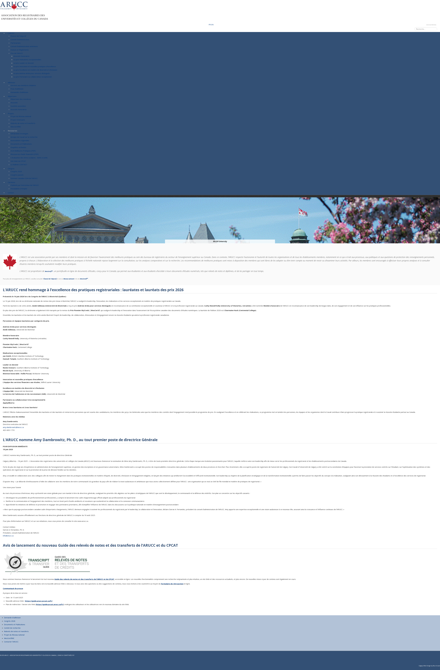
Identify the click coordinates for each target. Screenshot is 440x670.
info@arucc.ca (8, 536)
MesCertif (49, 271)
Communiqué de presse (13, 588)
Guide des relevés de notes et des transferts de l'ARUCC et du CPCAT (84, 579)
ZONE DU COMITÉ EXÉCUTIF (66, 655)
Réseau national (68, 279)
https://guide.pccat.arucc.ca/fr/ (50, 604)
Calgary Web (422, 666)
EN (212, 24)
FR (210, 24)
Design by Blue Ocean (433, 666)
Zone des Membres (431, 25)
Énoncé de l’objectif (50, 279)
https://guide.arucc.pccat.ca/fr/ (38, 601)
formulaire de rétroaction (172, 584)
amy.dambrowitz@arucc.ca (13, 427)
